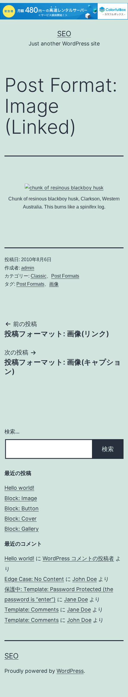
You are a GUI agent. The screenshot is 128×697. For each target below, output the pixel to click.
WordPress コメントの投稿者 (78, 558)
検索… (12, 431)
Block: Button (21, 508)
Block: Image (20, 498)
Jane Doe (76, 599)
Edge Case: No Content (34, 579)
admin (27, 267)
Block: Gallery (21, 529)
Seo (64, 33)
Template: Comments (31, 609)
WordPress (70, 671)
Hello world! (19, 488)
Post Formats (65, 276)
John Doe (84, 579)
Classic (38, 276)
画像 (54, 284)
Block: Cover (20, 518)
